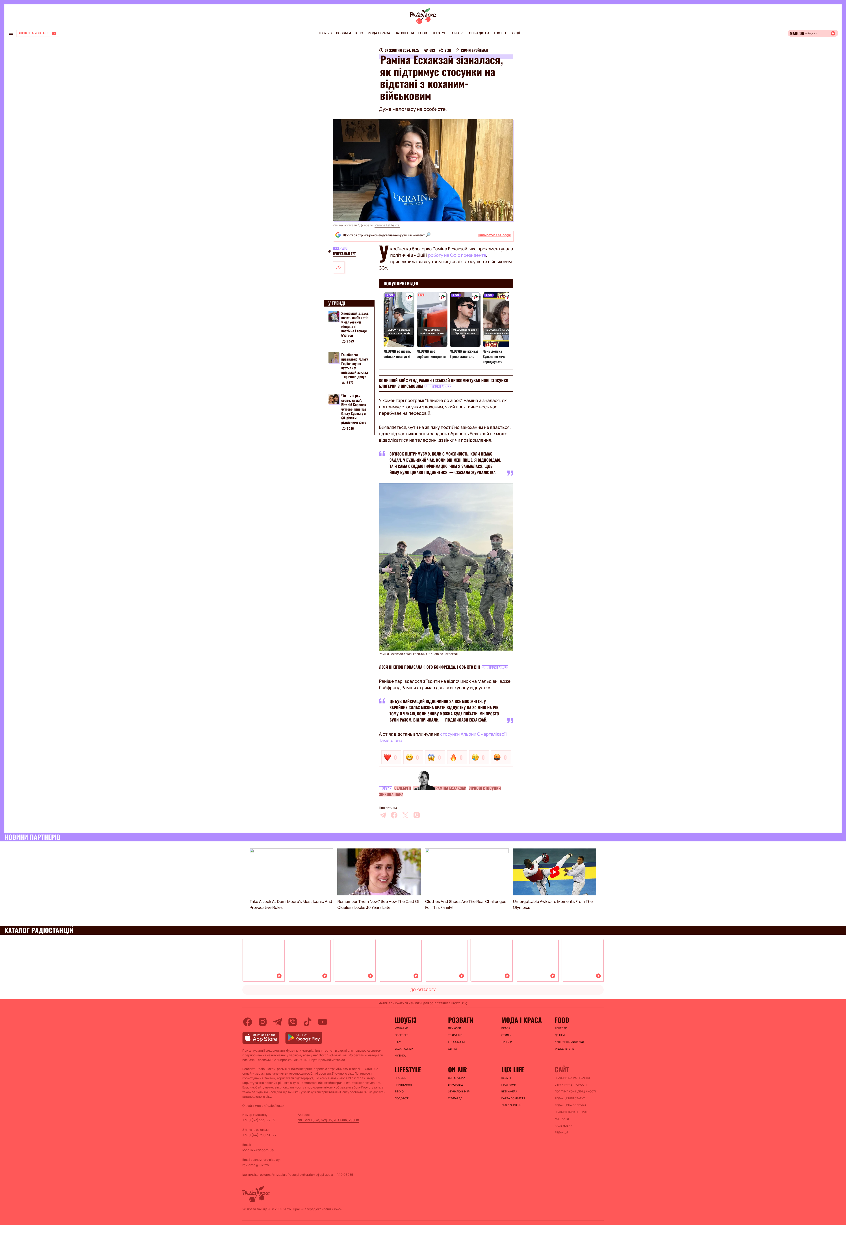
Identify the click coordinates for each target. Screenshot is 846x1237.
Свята (452, 1049)
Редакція (561, 1132)
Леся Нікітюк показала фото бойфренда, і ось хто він (429, 667)
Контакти (562, 1119)
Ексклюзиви (404, 1049)
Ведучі (506, 1078)
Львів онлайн (511, 1105)
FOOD (422, 33)
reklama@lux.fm (255, 1165)
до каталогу (423, 989)
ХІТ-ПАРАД (455, 1098)
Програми (508, 1084)
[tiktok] (307, 1022)
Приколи (454, 1028)
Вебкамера (509, 1091)
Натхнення (404, 33)
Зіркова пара (391, 794)
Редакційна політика (570, 1105)
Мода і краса (379, 33)
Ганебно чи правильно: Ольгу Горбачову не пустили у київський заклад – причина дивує (354, 365)
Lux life (500, 33)
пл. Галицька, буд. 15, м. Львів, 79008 (328, 1120)
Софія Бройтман (474, 50)
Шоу (398, 1042)
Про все (400, 1078)
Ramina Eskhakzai (387, 225)
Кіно (359, 33)
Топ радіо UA (478, 33)
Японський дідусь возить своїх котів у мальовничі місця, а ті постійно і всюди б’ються (355, 324)
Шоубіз (325, 33)
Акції (516, 33)
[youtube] (322, 1022)
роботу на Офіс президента (457, 255)
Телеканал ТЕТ (344, 253)
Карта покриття (513, 1098)
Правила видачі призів (571, 1112)
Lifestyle (440, 33)
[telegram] (383, 815)
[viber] (417, 815)
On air (457, 33)
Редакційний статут (570, 1098)
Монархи (401, 1028)
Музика (400, 1055)
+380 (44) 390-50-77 (259, 1135)
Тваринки (455, 1035)
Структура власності (571, 1084)
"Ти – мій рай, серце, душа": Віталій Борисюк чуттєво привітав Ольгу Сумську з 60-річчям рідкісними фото (353, 409)
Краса (505, 1028)
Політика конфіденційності (575, 1091)
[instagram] (262, 1022)
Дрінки (560, 1035)
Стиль (506, 1035)
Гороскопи (456, 1042)
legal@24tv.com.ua (258, 1150)
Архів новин (564, 1125)
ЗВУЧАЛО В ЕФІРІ (459, 1091)
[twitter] (405, 815)
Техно (399, 1091)
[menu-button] (11, 33)
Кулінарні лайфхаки (569, 1042)
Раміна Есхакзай (450, 788)
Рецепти (561, 1028)
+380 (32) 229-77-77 (259, 1120)
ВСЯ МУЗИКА (456, 1078)
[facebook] (394, 815)
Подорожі (402, 1098)
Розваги (343, 33)
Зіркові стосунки (485, 788)
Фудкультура (564, 1049)
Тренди (506, 1042)
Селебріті (402, 788)
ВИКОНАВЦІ (456, 1084)
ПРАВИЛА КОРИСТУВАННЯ (572, 1078)
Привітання (403, 1084)
